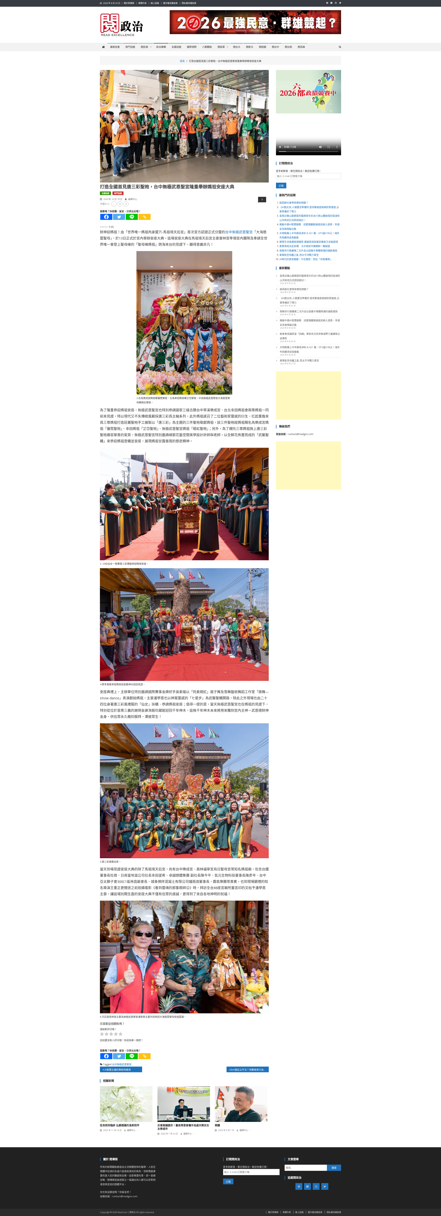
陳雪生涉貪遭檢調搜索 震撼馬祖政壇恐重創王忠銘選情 (308, 241)
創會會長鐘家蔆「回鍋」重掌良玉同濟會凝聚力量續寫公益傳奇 (310, 336)
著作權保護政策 (170, 3)
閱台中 (275, 46)
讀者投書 (115, 46)
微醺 (217, 1125)
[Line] (132, 217)
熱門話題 (130, 46)
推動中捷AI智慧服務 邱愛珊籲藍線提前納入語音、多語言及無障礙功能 (310, 322)
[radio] (102, 1034)
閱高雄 (301, 46)
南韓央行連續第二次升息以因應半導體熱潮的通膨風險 (308, 250)
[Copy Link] (145, 217)
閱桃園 (262, 46)
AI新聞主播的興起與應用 (117, 1069)
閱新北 (249, 46)
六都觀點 (207, 46)
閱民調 (144, 46)
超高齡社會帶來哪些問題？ (293, 202)
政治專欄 (161, 46)
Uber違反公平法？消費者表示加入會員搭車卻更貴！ (249, 1069)
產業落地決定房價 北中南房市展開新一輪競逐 (304, 246)
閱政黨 (221, 46)
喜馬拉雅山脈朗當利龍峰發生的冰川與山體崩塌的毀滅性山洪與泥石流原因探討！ (310, 278)
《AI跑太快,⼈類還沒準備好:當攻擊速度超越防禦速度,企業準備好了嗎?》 (309, 300)
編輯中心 (132, 199)
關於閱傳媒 (129, 3)
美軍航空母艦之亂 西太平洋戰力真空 (299, 254)
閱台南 (288, 46)
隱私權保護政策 (189, 3)
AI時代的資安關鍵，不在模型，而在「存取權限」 (305, 259)
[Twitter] (119, 217)
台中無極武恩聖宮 (239, 232)
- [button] (114, 203)
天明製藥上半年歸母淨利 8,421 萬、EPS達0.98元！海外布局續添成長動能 (310, 349)
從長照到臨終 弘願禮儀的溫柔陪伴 (119, 1125)
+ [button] (120, 203)
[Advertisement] (308, 395)
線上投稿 (155, 3)
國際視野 (192, 46)
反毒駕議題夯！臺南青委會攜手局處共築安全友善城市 (183, 1127)
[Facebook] (106, 217)
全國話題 (176, 46)
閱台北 (236, 46)
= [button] (126, 203)
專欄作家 (142, 3)
